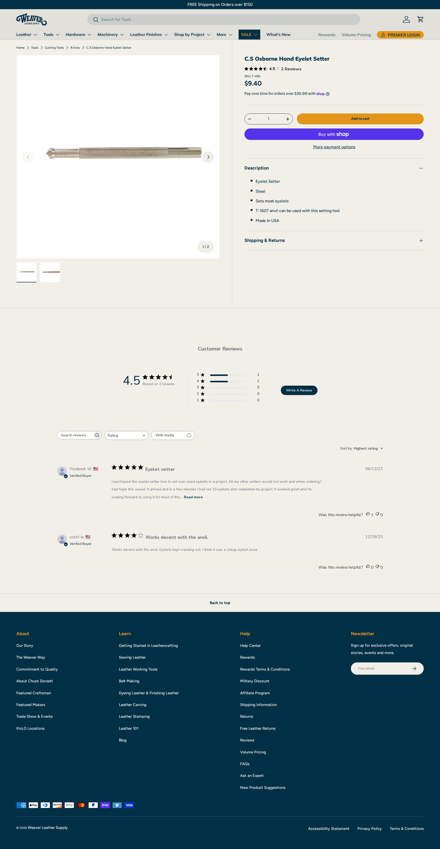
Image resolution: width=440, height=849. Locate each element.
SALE (246, 34)
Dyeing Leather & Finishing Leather (149, 693)
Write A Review (299, 390)
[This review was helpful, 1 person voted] (368, 515)
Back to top (220, 602)
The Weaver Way (30, 657)
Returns (246, 716)
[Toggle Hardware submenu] (89, 35)
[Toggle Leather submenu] (35, 35)
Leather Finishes (146, 34)
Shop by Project (189, 34)
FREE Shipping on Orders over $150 (220, 4)
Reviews (247, 740)
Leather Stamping (134, 716)
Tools (48, 34)
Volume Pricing (356, 34)
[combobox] (223, 19)
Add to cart (360, 118)
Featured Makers (30, 704)
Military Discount (254, 681)
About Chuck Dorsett (34, 681)
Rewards (327, 34)
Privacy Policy (370, 828)
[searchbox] (74, 435)
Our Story (24, 645)
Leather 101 (129, 728)
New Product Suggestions (262, 787)
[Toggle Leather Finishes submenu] (166, 35)
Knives (75, 47)
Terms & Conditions (407, 828)
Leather (23, 34)
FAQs (245, 764)
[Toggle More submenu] (230, 35)
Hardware (75, 34)
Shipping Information (258, 704)
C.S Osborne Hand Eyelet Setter (108, 47)
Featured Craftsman (33, 693)
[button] (420, 19)
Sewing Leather (132, 657)
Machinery (108, 34)
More (221, 34)
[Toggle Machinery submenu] (122, 35)
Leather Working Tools (138, 669)
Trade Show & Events (34, 716)
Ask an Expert (252, 775)
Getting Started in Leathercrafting (148, 645)
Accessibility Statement (328, 828)
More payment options (334, 147)
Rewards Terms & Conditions (265, 669)
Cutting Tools (54, 47)
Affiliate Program (255, 693)
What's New (278, 34)
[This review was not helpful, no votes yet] (377, 515)
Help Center (250, 645)
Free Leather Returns (258, 728)
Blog (123, 740)
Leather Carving (132, 704)
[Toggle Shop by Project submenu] (208, 35)
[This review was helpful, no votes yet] (368, 567)
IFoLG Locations (30, 728)
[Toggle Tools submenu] (57, 35)
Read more (193, 497)
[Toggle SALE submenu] (256, 35)
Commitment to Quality (37, 669)
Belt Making (129, 681)
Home (20, 47)
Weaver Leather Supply (47, 827)
